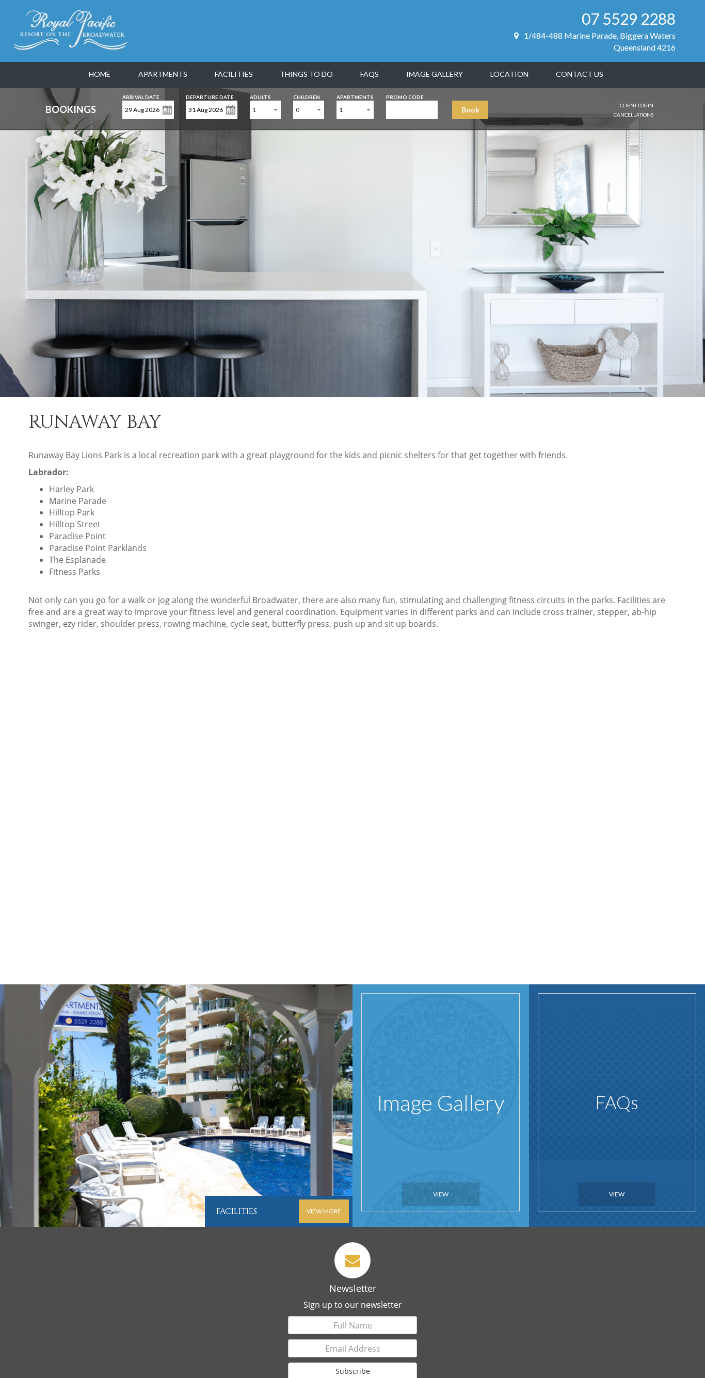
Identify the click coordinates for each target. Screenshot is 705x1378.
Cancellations (633, 114)
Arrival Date (140, 96)
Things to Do (306, 74)
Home (99, 74)
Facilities (234, 74)
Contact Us (579, 74)
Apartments (162, 74)
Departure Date (210, 96)
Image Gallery (434, 74)
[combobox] (265, 110)
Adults (260, 96)
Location (509, 74)
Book (470, 109)
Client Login (636, 105)
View (440, 1194)
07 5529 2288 (629, 18)
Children (306, 96)
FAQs (369, 74)
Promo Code (405, 96)
